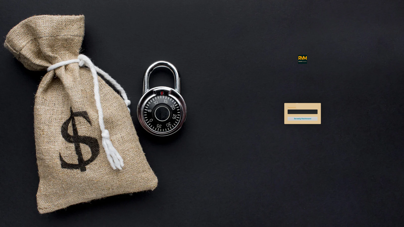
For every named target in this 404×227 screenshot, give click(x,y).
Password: (292, 107)
